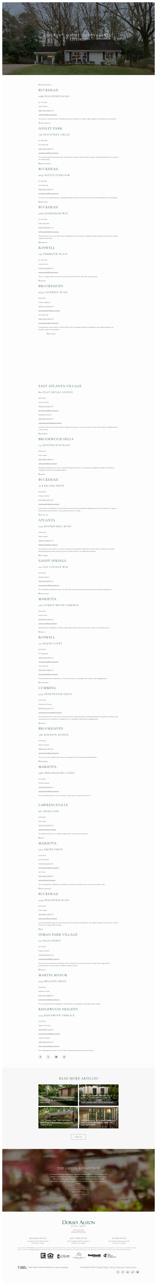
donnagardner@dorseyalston (48, 868)
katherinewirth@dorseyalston (49, 1000)
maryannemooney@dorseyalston (50, 713)
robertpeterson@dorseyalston (49, 1034)
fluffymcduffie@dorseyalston (48, 232)
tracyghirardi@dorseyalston (48, 674)
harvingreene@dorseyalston (48, 411)
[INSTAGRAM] (118, 1272)
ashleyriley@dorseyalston (47, 624)
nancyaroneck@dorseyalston (48, 753)
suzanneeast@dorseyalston (48, 272)
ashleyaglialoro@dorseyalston (49, 311)
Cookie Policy (130, 1267)
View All (78, 1137)
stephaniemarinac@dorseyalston (50, 423)
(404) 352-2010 (78, 1230)
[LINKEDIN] (128, 1272)
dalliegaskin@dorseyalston (48, 545)
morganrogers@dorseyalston (48, 585)
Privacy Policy (102, 1267)
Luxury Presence (61, 1267)
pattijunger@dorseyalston (47, 464)
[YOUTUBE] (137, 1272)
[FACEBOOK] (123, 1272)
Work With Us (78, 1192)
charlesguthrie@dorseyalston (48, 504)
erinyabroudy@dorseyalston (48, 153)
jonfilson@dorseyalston (46, 880)
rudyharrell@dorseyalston (47, 115)
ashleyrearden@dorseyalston (48, 1046)
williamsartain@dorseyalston (48, 791)
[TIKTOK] (132, 1272)
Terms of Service (117, 1267)
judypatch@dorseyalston (47, 830)
